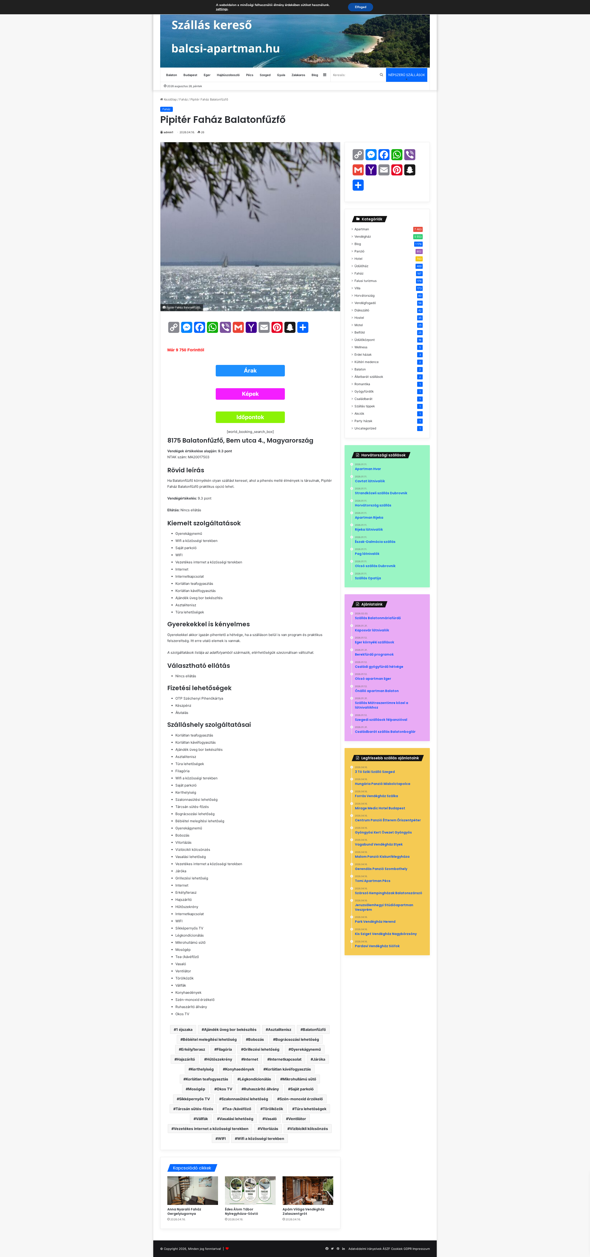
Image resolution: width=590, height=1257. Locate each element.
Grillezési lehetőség (261, 1049)
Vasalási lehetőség (236, 1118)
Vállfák (202, 1118)
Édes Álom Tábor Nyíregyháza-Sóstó (242, 1211)
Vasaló (271, 1118)
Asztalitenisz (279, 1029)
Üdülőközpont (364, 340)
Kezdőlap (170, 99)
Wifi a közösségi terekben (260, 1138)
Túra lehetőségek (310, 1108)
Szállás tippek (364, 406)
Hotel (358, 258)
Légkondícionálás (255, 1079)
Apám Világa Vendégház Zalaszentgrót (303, 1211)
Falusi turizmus (365, 281)
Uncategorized (365, 428)
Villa (357, 288)
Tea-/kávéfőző (238, 1108)
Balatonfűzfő (314, 1029)
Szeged (265, 75)
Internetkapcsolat (285, 1059)
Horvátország (364, 295)
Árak (250, 370)
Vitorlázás (269, 1128)
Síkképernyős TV (194, 1099)
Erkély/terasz (193, 1049)
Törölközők (273, 1108)
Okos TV (224, 1089)
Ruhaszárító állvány (261, 1089)
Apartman (361, 229)
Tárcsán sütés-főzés (194, 1108)
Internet (251, 1059)
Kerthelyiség (202, 1069)
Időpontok (250, 417)
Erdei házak (363, 354)
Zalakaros (298, 75)
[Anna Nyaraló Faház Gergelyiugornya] (192, 1190)
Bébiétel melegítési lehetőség (210, 1039)
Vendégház (362, 236)
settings (222, 9)
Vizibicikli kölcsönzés (309, 1128)
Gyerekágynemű (306, 1049)
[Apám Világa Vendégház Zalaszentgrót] (308, 1190)
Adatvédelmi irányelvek (365, 1249)
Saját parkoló (302, 1089)
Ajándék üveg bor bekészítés (230, 1029)
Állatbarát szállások (368, 377)
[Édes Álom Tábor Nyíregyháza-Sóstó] (250, 1190)
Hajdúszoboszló (228, 75)
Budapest (190, 75)
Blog (315, 75)
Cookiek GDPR (401, 1249)
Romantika (362, 384)
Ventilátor (297, 1118)
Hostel (359, 317)
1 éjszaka (184, 1029)
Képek (250, 393)
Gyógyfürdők (364, 391)
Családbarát (363, 399)
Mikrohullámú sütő (299, 1079)
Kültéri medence (366, 362)
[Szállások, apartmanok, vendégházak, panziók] (295, 34)
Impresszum (421, 1249)
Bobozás (256, 1039)
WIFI (222, 1138)
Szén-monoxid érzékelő (301, 1099)
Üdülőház (361, 266)
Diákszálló (361, 310)
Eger (207, 75)
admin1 (168, 132)
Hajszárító (186, 1059)
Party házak (363, 421)
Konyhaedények (239, 1069)
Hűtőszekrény (219, 1059)
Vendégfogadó (365, 303)
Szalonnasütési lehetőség (244, 1099)
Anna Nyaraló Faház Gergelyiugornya (184, 1211)
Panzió (359, 251)
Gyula (281, 75)
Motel (358, 325)
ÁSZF (386, 1249)
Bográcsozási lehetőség (297, 1039)
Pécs (249, 75)
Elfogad (360, 7)
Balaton (171, 75)
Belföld (359, 332)
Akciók (359, 413)
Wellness (360, 347)
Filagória (224, 1049)
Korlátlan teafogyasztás (207, 1079)
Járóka (319, 1059)
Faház (183, 99)
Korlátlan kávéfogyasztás (288, 1069)
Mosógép (196, 1089)
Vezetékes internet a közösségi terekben (211, 1128)
